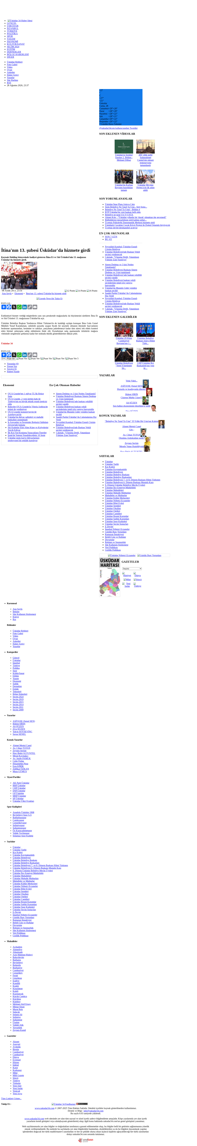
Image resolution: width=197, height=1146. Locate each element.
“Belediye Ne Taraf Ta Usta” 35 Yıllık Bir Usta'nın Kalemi (131, 421)
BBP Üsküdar (19, 785)
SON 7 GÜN (111, 236)
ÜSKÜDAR (12, 26)
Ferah (15, 975)
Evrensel (17, 1060)
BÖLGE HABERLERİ (18, 54)
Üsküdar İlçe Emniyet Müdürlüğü (120, 487)
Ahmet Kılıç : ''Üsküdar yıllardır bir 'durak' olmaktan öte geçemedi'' (135, 217)
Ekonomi (19, 293)
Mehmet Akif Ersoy (22, 1004)
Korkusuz (17, 1070)
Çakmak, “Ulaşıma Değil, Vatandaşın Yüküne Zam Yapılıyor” (73, 433)
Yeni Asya (17, 1093)
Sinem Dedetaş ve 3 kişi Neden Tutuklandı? (76, 393)
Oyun (9, 70)
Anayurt (16, 1044)
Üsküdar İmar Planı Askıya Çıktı (120, 204)
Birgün (16, 1049)
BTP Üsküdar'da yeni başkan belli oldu (123, 212)
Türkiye (16, 665)
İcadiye (16, 980)
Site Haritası (12, 80)
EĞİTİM (11, 49)
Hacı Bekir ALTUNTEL (24, 753)
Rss (14, 619)
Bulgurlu (17, 965)
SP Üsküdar (18, 798)
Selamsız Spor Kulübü (23, 836)
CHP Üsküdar (19, 788)
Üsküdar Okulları (113, 508)
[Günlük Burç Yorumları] (148, 555)
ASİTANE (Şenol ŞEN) (24, 721)
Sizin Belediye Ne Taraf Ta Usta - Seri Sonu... (126, 207)
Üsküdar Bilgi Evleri (114, 503)
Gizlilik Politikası (113, 550)
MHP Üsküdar (19, 796)
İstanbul (16, 663)
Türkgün (17, 1083)
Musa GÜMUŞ (20, 771)
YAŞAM (11, 39)
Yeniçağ (16, 1091)
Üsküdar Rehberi (14, 62)
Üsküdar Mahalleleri (114, 490)
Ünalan (16, 1022)
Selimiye (17, 1017)
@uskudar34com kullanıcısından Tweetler (118, 128)
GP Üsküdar (18, 793)
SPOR (10, 36)
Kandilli (16, 983)
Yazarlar (10, 77)
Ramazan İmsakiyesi (114, 534)
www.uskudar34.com (44, 1108)
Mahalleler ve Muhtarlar (116, 495)
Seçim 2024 (18, 696)
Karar (15, 1067)
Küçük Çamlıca (20, 996)
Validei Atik (18, 1025)
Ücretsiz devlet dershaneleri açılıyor (121, 227)
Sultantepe (17, 1020)
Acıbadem (17, 947)
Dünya (16, 1057)
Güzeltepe (17, 978)
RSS (9, 83)
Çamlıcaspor (18, 820)
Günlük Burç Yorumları (115, 532)
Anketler (11, 72)
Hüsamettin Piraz (20, 763)
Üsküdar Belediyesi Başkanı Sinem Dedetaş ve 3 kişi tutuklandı (121, 271)
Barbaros (17, 960)
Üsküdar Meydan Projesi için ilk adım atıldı (145, 187)
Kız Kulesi (110, 467)
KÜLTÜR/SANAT (16, 44)
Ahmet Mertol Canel (22, 745)
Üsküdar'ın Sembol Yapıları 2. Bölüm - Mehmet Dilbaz (124, 157)
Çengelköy (18, 973)
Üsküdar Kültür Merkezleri (117, 498)
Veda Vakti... (131, 381)
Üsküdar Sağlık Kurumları (117, 519)
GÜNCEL (12, 23)
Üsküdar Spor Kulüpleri (116, 521)
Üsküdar (109, 461)
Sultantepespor (19, 828)
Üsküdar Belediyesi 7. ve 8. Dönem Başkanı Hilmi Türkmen (132, 480)
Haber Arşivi (13, 75)
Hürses (16, 1062)
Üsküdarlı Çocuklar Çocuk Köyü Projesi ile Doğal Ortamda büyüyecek (137, 225)
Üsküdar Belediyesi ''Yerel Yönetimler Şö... (124, 365)
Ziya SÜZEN (19, 729)
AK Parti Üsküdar (21, 783)
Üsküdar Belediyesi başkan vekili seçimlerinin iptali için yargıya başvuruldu (75, 407)
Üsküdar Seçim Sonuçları (116, 524)
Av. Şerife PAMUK (22, 758)
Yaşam (16, 678)
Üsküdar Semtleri (113, 506)
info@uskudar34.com (93, 1111)
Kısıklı (16, 986)
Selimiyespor (19, 825)
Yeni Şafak (18, 1088)
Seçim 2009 (18, 709)
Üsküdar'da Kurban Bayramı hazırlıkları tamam (124, 187)
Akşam (16, 1041)
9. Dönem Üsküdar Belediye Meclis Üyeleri (125, 485)
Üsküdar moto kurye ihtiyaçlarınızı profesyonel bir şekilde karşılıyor (23, 439)
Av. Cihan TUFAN (21, 748)
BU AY (108, 239)
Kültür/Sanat (18, 673)
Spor (15, 670)
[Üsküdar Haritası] (109, 596)
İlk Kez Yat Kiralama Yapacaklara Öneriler (27, 432)
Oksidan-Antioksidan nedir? (132, 438)
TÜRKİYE (12, 31)
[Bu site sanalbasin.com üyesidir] (85, 1142)
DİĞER (10, 57)
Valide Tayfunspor (21, 833)
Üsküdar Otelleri (112, 511)
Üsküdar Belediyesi (114, 472)
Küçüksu (17, 999)
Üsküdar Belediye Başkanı (117, 474)
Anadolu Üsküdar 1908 (23, 812)
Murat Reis (18, 1009)
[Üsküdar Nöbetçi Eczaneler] (121, 555)
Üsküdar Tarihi (112, 464)
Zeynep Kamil (19, 1030)
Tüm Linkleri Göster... (11, 1098)
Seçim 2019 (18, 699)
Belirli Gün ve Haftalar (115, 537)
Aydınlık (17, 1047)
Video (9, 67)
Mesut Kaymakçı (20, 756)
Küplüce (16, 1001)
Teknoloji (17, 691)
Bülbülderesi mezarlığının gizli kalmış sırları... (126, 220)
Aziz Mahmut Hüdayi (23, 954)
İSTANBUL (12, 28)
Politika (16, 668)
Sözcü (15, 1078)
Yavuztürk (17, 1027)
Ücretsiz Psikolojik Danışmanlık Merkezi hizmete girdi (130, 222)
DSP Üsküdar (19, 790)
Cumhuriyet (18, 970)
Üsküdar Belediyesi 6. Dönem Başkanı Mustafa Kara (129, 482)
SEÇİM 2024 (13, 46)
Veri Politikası (111, 547)
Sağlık (15, 683)
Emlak (16, 689)
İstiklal (16, 1065)
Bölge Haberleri (20, 694)
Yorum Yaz (12, 366)
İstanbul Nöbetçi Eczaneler (117, 529)
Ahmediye (17, 949)
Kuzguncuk (18, 994)
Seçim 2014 (18, 704)
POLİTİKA (12, 33)
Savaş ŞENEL (19, 734)
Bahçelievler (18, 957)
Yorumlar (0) (13, 363)
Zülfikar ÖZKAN (21, 769)
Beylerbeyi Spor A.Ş (22, 815)
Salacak (16, 1012)
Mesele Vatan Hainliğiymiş (131, 446)
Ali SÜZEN (18, 726)
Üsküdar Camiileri (113, 513)
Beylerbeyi (18, 962)
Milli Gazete (18, 1075)
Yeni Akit (17, 1086)
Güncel (16, 657)
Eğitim (16, 676)
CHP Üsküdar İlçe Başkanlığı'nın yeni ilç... (145, 365)
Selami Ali (17, 1014)
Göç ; (131, 429)
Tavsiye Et (12, 369)
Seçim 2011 (18, 707)
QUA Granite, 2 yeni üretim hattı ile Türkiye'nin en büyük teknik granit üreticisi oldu (27, 401)
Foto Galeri (12, 64)
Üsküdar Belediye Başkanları (118, 477)
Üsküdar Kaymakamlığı (116, 469)
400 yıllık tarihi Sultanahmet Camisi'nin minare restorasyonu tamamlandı (145, 160)
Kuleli (15, 991)
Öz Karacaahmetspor (22, 830)
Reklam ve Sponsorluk (115, 542)
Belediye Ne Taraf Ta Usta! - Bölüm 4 (122, 209)
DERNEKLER (14, 52)
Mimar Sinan (19, 1007)
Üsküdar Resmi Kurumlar (116, 516)
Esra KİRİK (18, 766)
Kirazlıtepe (18, 988)
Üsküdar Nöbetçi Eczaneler (117, 500)
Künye (16, 617)
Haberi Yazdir (13, 371)
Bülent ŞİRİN (19, 724)
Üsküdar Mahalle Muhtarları (118, 493)
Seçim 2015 (18, 702)
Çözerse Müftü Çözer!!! (131, 397)
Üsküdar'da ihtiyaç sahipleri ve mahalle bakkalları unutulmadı (25, 418)
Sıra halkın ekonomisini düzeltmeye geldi (131, 406)
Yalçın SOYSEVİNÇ (22, 731)
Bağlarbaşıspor (19, 817)
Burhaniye (17, 967)
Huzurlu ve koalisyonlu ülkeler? (131, 389)
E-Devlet (109, 526)
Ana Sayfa (7, 293)
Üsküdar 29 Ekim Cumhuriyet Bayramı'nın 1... (124, 341)
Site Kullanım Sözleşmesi (116, 545)
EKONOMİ (12, 41)
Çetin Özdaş (18, 761)
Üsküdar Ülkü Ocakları (23, 801)
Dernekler (17, 686)
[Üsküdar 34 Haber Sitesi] (20, 20)
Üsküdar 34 (7, 343)
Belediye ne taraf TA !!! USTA (119, 214)
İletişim (16, 611)
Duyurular (109, 539)
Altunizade (18, 952)
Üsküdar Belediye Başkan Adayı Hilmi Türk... (145, 341)
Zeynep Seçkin (19, 750)
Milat (15, 1073)
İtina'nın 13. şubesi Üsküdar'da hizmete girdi (46, 293)
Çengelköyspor (20, 823)
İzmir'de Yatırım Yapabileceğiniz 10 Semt (26, 435)
